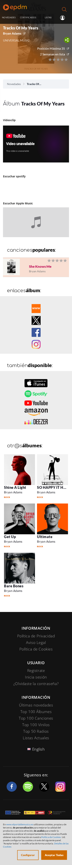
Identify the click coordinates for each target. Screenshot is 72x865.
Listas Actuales (36, 737)
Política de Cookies (36, 649)
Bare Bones (13, 586)
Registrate (36, 670)
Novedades (14, 84)
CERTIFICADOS (28, 17)
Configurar (28, 855)
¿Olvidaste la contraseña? (36, 683)
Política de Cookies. (51, 837)
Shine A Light (15, 487)
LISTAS (48, 17)
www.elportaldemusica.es (19, 824)
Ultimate (44, 536)
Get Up (10, 536)
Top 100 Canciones (36, 718)
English (38, 749)
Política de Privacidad (36, 636)
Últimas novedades (36, 705)
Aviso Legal (36, 642)
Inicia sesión (64, 17)
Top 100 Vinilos (36, 724)
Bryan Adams (12, 33)
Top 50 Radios (36, 731)
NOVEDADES (9, 17)
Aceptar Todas (54, 855)
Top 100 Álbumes (36, 711)
